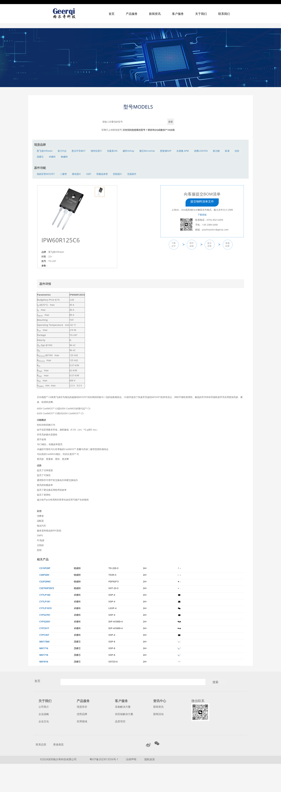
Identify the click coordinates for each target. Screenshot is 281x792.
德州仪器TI (96, 150)
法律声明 (131, 759)
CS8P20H (44, 574)
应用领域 (82, 721)
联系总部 (41, 744)
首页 (111, 14)
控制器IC (117, 173)
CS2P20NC (45, 581)
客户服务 (178, 14)
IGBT (88, 173)
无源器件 (131, 173)
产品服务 (132, 14)
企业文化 (44, 721)
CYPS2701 (44, 614)
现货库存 (82, 707)
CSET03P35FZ (46, 588)
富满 (227, 150)
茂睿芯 (40, 156)
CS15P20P (44, 568)
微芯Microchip (147, 150)
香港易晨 (58, 744)
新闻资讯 (155, 14)
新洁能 (216, 150)
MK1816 (43, 661)
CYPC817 (44, 628)
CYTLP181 (44, 601)
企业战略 (44, 714)
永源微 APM (182, 150)
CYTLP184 (44, 594)
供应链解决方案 (124, 714)
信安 (237, 150)
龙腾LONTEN (201, 150)
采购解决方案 (123, 707)
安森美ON (112, 150)
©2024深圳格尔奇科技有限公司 (58, 759)
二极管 (63, 173)
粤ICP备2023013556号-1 (104, 759)
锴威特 (64, 156)
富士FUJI (62, 150)
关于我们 (201, 14)
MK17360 (44, 641)
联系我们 (224, 14)
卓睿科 (52, 156)
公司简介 (44, 707)
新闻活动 (158, 714)
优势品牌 (82, 714)
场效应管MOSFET (46, 173)
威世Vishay (128, 150)
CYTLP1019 (45, 608)
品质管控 (120, 721)
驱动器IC (76, 173)
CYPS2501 (44, 621)
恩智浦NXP (165, 150)
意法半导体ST (79, 150)
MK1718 (43, 654)
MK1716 (43, 648)
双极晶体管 (102, 173)
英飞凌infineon (45, 150)
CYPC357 (44, 634)
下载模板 (202, 214)
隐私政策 (149, 759)
